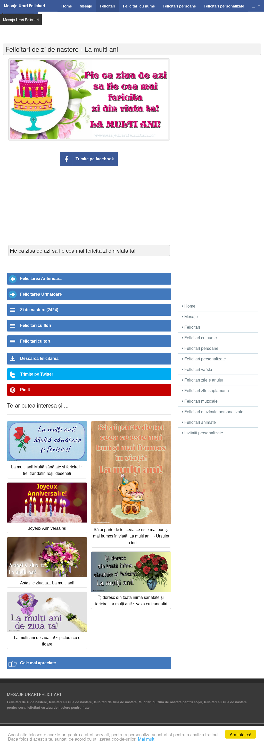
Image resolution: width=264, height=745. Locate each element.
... (253, 6)
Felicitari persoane (200, 348)
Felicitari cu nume (200, 338)
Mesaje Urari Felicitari (24, 6)
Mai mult (146, 738)
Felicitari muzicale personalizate (213, 412)
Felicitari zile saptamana (206, 390)
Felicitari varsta (197, 369)
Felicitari (191, 327)
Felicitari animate (199, 422)
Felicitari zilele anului (203, 380)
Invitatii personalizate (203, 433)
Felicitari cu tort (35, 341)
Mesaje (190, 316)
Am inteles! (240, 734)
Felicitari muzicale (200, 401)
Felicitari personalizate (204, 359)
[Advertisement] (149, 24)
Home (189, 306)
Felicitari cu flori (35, 325)
